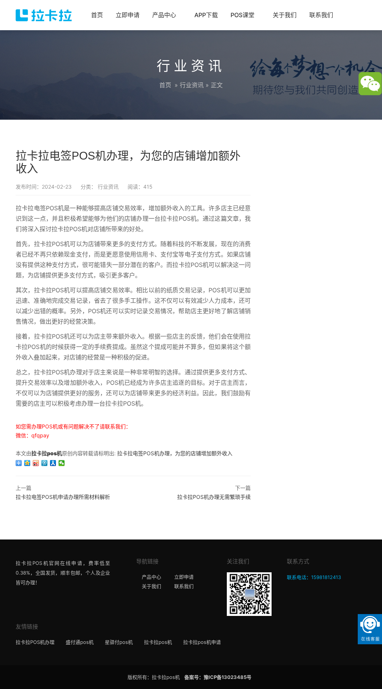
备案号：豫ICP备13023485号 (217, 677)
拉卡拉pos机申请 (202, 642)
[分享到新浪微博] (36, 463)
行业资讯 (192, 85)
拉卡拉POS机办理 (35, 642)
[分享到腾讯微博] (44, 463)
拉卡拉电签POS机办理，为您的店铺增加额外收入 (174, 453)
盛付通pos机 (80, 642)
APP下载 (206, 15)
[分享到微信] (62, 463)
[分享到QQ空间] (27, 463)
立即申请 (128, 15)
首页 (97, 15)
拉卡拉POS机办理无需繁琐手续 (214, 497)
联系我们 (321, 15)
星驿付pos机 (119, 642)
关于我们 (285, 15)
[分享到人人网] (53, 463)
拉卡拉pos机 (46, 453)
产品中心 (164, 15)
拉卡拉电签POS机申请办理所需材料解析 (63, 497)
